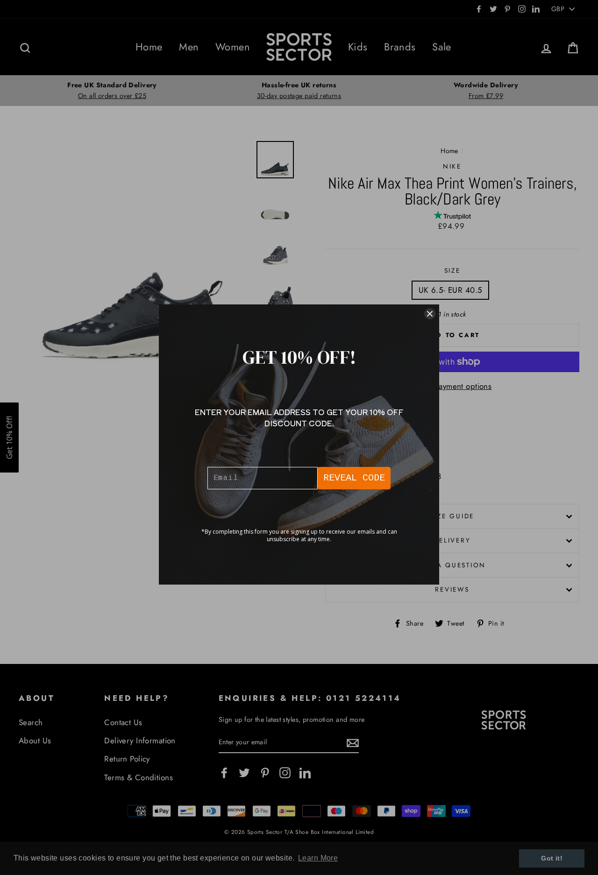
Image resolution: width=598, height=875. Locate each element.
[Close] (429, 313)
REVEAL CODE (354, 478)
